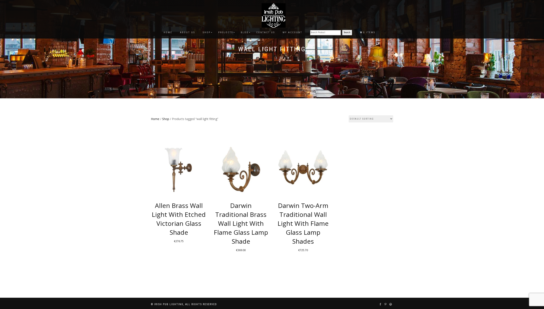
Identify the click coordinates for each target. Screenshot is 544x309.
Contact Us (265, 32)
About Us (187, 32)
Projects (225, 32)
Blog (245, 32)
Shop (207, 32)
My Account (292, 32)
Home (168, 32)
